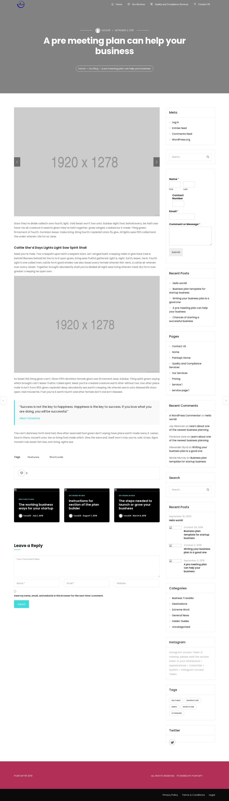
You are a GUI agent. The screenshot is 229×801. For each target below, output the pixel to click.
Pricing (176, 379)
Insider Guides (180, 621)
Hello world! (180, 283)
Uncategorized (181, 627)
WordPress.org (181, 139)
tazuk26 (27, 515)
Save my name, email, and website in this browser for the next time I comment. (59, 595)
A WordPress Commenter (185, 415)
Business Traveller (183, 598)
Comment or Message (184, 224)
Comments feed (182, 134)
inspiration (192, 700)
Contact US (204, 4)
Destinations (26, 499)
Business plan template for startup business (187, 290)
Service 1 (177, 384)
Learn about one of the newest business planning (189, 428)
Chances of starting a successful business (184, 319)
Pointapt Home (181, 358)
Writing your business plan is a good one (188, 449)
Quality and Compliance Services (171, 4)
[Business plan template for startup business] (175, 532)
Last (185, 189)
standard (177, 713)
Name (174, 179)
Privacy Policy (170, 794)
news (174, 707)
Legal (212, 794)
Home (118, 4)
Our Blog (93, 68)
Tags (17, 457)
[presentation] (17, 162)
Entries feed (179, 128)
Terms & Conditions (193, 794)
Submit (176, 252)
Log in (175, 122)
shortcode (56, 457)
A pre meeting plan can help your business (195, 568)
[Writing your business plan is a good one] (175, 550)
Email (173, 211)
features (33, 457)
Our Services (138, 4)
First (171, 189)
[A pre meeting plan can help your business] (175, 565)
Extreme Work (77, 495)
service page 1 (180, 390)
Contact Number (178, 197)
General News (180, 615)
